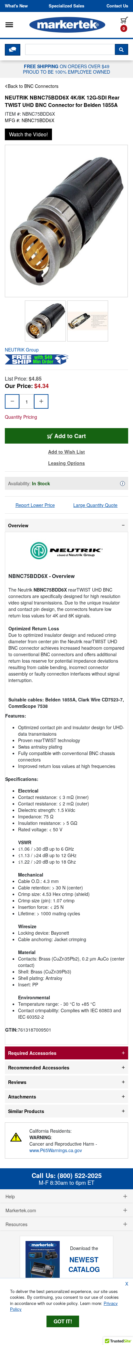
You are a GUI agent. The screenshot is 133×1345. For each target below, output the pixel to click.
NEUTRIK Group (22, 349)
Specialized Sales (66, 6)
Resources (16, 1224)
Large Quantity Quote (95, 505)
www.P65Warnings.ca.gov (55, 1150)
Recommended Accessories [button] (38, 1067)
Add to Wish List (66, 451)
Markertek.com (20, 1210)
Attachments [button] (22, 1096)
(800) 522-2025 (79, 1175)
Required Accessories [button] (32, 1053)
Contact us (117, 6)
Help (10, 1196)
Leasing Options (66, 463)
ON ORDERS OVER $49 (66, 69)
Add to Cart (70, 436)
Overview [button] (18, 525)
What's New (16, 6)
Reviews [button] (17, 1082)
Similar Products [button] (26, 1111)
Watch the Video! (28, 134)
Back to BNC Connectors (33, 86)
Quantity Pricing (21, 417)
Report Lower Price (35, 505)
